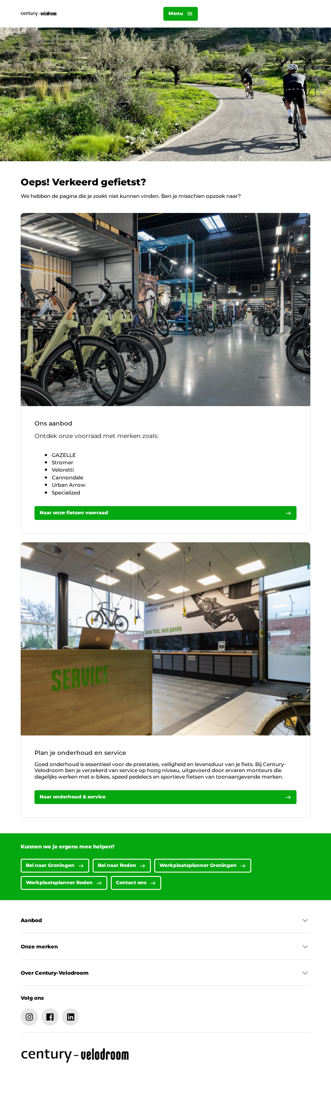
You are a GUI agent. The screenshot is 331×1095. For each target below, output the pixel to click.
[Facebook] (50, 1017)
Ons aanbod (53, 423)
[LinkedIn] (70, 1017)
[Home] (39, 14)
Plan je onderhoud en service (80, 752)
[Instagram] (29, 1017)
